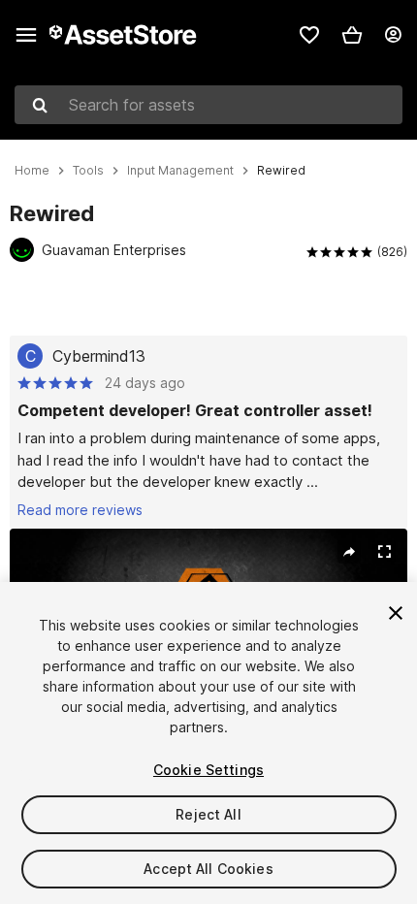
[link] (309, 35)
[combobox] (208, 104)
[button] (352, 35)
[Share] (349, 552)
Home (32, 171)
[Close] (395, 613)
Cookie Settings (208, 769)
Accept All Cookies (208, 868)
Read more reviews (80, 509)
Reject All (208, 814)
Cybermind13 (98, 356)
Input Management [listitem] (180, 171)
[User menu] (392, 35)
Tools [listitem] (88, 171)
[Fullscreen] (384, 552)
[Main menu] (26, 35)
